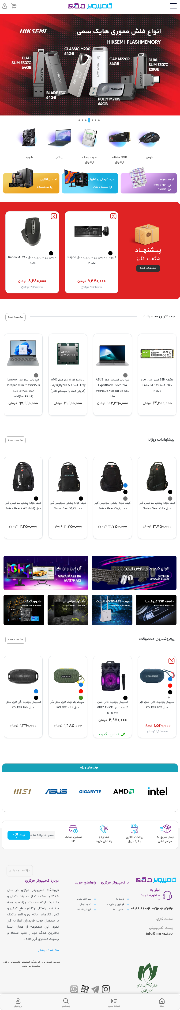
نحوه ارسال (85, 904)
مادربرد (29, 157)
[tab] (162, 1002)
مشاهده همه (148, 268)
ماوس (149, 157)
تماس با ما (119, 909)
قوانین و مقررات (116, 904)
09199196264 (140, 908)
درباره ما (120, 899)
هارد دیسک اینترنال (89, 159)
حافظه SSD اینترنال (119, 159)
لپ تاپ (59, 157)
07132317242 (162, 908)
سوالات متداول (83, 899)
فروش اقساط (84, 909)
